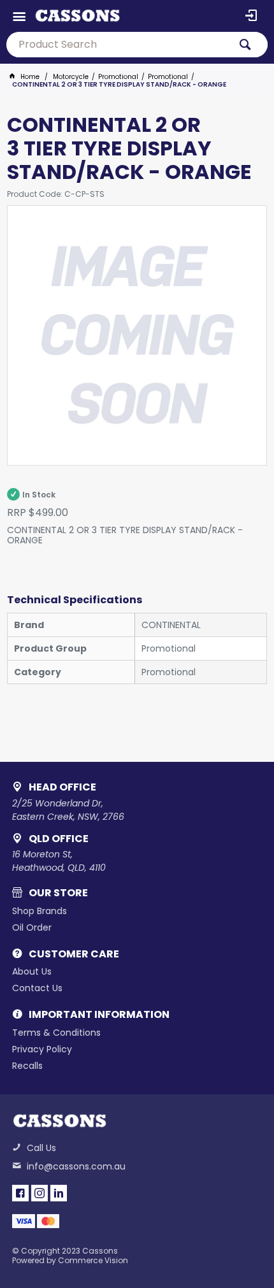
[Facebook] (20, 1193)
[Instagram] (39, 1193)
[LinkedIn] (58, 1193)
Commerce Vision (93, 1260)
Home (29, 77)
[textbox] (117, 44)
